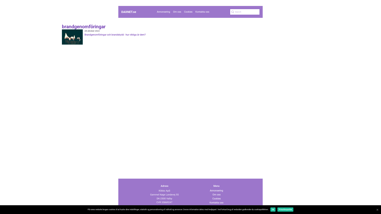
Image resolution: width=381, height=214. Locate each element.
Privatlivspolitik (285, 210)
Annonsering (163, 11)
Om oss (177, 11)
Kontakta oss (202, 11)
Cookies (188, 11)
